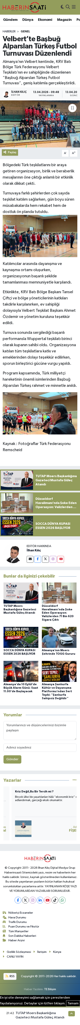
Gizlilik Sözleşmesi (19, 951)
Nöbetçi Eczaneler (20, 912)
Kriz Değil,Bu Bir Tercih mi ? (26, 791)
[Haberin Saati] (24, 7)
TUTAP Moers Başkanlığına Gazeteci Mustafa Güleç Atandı (19, 609)
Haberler (9, 31)
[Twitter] (45, 559)
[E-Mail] (30, 559)
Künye (57, 951)
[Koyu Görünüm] (62, 7)
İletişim (42, 951)
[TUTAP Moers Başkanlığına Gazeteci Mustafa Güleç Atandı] (20, 593)
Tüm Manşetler (18, 931)
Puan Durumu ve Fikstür (23, 926)
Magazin (64, 20)
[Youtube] (60, 559)
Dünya (27, 20)
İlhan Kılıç (34, 550)
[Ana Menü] (74, 7)
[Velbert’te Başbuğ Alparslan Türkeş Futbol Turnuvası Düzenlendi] (40, 124)
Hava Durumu (17, 917)
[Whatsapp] (62, 900)
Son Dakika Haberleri (22, 935)
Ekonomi (45, 20)
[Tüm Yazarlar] (75, 780)
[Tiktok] (54, 900)
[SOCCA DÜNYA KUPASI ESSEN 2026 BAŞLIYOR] (20, 637)
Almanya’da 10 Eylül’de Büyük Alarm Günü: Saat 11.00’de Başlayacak (20, 688)
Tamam (73, 1003)
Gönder (12, 759)
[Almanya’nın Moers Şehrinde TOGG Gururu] (59, 637)
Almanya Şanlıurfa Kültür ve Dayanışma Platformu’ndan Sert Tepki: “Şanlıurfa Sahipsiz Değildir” (57, 691)
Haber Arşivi (16, 940)
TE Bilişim (50, 989)
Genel (25, 31)
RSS (12, 976)
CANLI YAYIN (15, 956)
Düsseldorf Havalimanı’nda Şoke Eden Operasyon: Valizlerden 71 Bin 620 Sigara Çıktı (58, 613)
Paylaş (12, 152)
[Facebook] (37, 559)
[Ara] (68, 7)
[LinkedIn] (40, 900)
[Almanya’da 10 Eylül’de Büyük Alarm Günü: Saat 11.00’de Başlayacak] (20, 671)
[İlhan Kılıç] (13, 553)
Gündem (10, 20)
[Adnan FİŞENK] (15, 828)
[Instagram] (53, 559)
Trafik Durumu (17, 922)
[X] (25, 900)
